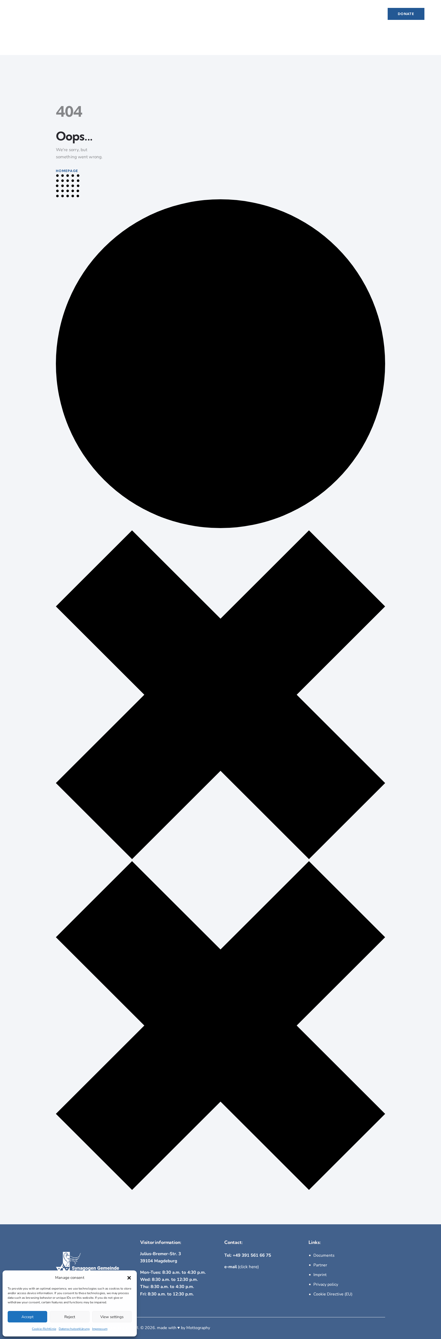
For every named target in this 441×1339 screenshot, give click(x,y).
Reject (69, 1316)
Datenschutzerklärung (74, 1329)
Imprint (320, 1275)
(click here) (241, 1267)
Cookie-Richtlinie (44, 1329)
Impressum (99, 1329)
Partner (320, 1265)
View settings (112, 1316)
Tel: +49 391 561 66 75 (247, 1255)
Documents (324, 1255)
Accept (27, 1316)
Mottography (198, 1328)
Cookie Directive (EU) (332, 1294)
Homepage (67, 171)
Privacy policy (325, 1284)
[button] (129, 1277)
